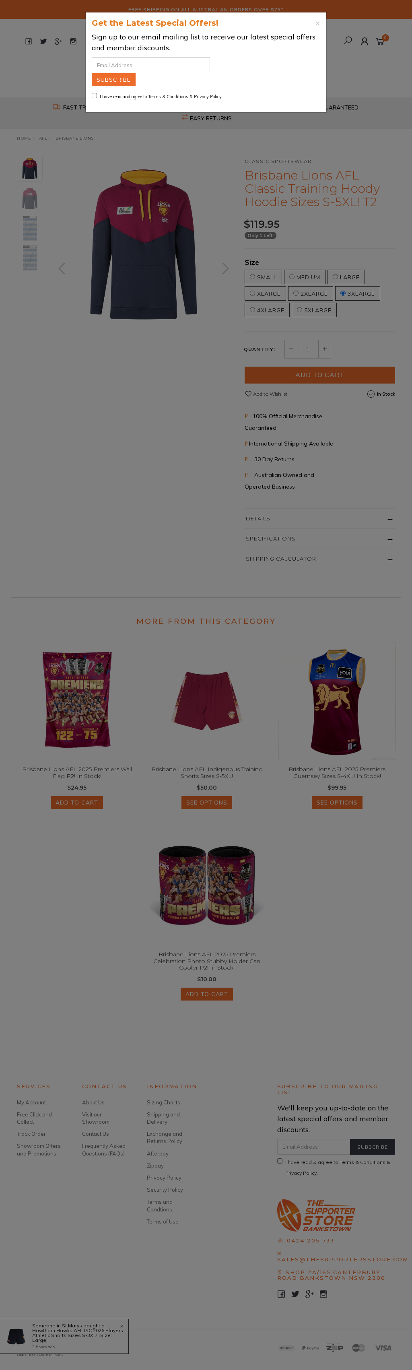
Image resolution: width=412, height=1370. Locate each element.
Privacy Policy (208, 96)
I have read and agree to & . (161, 96)
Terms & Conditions (168, 96)
